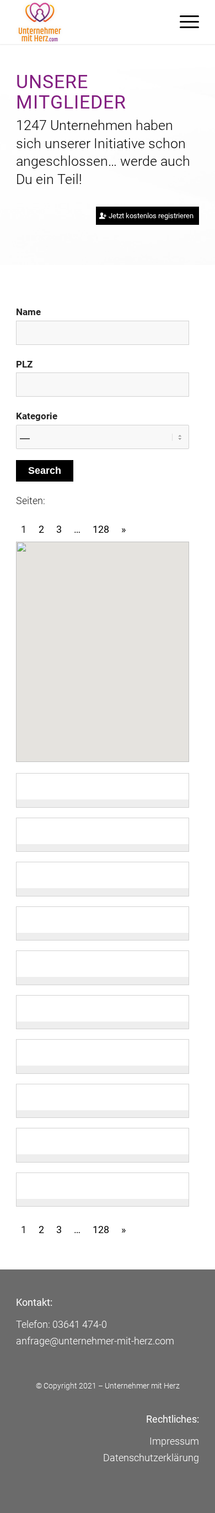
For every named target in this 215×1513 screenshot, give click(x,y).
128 (101, 529)
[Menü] (184, 22)
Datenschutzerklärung (151, 1457)
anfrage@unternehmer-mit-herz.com (95, 1341)
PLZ (24, 364)
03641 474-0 (79, 1324)
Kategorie (36, 416)
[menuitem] (184, 22)
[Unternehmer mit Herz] (89, 22)
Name (28, 312)
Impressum (174, 1441)
